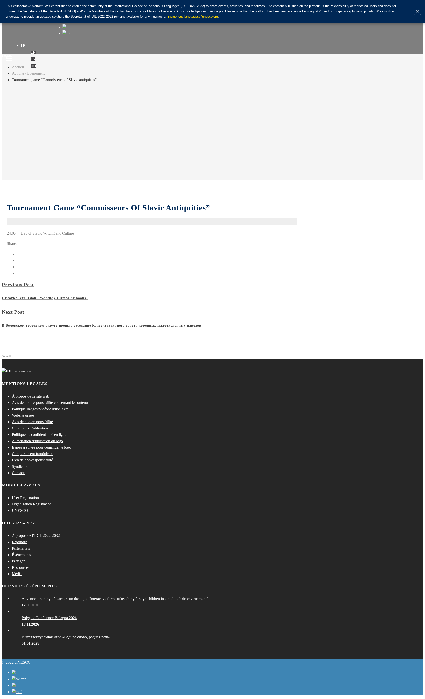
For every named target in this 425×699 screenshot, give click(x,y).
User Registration (25, 498)
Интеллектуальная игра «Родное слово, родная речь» (66, 637)
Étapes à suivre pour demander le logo (41, 447)
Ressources (20, 567)
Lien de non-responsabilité (32, 460)
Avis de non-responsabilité (32, 422)
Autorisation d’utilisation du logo (37, 441)
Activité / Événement (28, 73)
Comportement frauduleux (32, 454)
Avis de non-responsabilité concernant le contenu (50, 402)
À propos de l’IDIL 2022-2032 (36, 535)
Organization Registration (32, 504)
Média (17, 574)
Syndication (21, 466)
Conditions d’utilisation (30, 428)
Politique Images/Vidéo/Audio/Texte (40, 409)
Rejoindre (19, 542)
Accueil (18, 67)
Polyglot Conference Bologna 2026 (49, 618)
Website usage (23, 415)
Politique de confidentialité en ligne (39, 434)
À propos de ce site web (30, 396)
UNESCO (20, 510)
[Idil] (8, 350)
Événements (21, 555)
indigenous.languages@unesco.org (193, 16)
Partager (18, 561)
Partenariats (21, 548)
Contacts (18, 473)
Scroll (6, 356)
